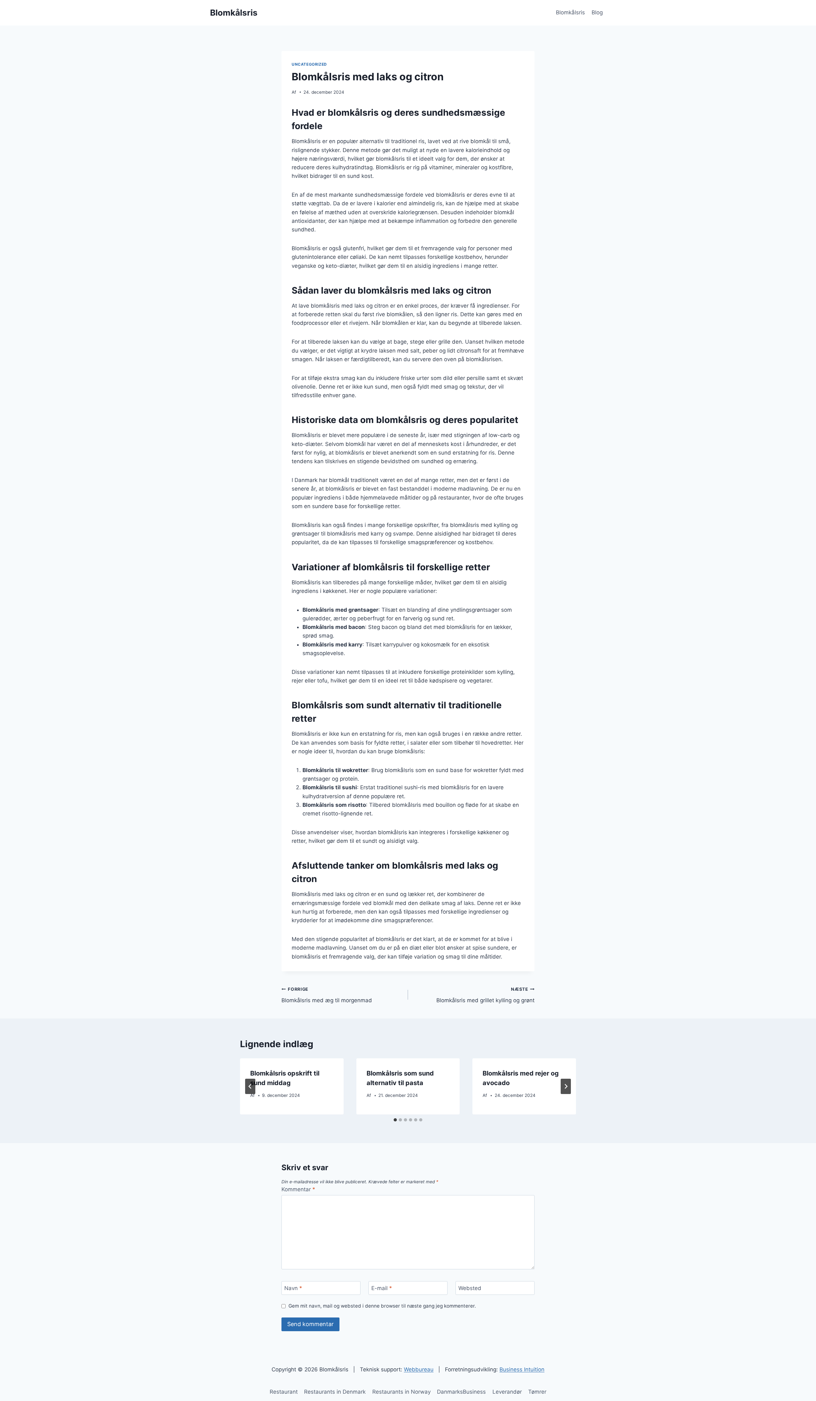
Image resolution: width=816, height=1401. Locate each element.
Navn (293, 1288)
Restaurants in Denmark (335, 1392)
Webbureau (418, 1369)
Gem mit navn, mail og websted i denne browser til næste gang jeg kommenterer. (382, 1306)
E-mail (381, 1288)
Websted (469, 1288)
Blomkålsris (570, 12)
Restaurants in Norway (401, 1392)
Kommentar (298, 1189)
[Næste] (566, 1086)
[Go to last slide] (250, 1086)
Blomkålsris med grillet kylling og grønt (485, 995)
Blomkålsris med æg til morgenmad (326, 995)
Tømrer (537, 1392)
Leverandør (507, 1392)
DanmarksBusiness (461, 1392)
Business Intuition (521, 1369)
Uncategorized (309, 64)
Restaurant (284, 1392)
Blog (597, 12)
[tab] (395, 1119)
